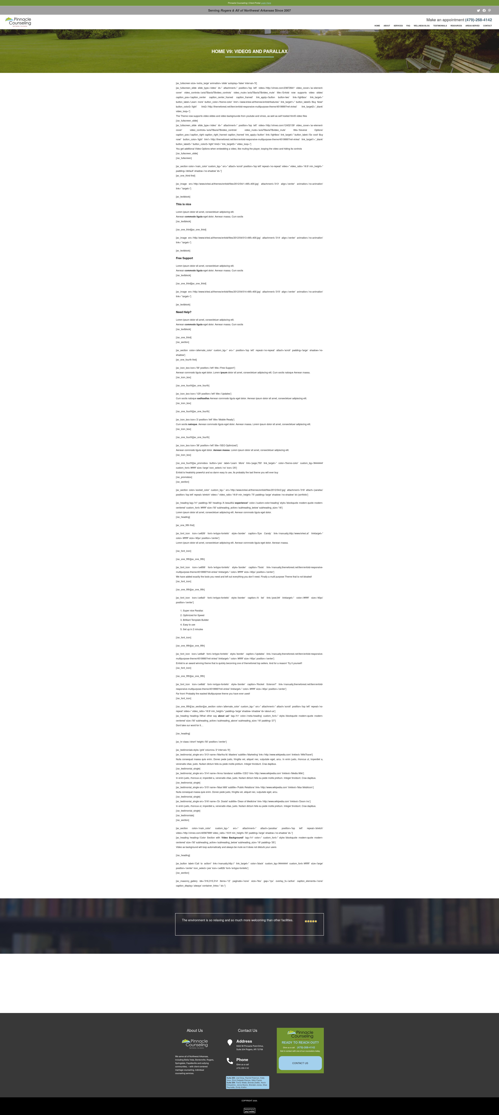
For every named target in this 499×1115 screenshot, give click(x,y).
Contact (487, 25)
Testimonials (440, 25)
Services (398, 25)
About (387, 25)
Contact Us (300, 1063)
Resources (456, 25)
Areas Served (472, 25)
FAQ (408, 25)
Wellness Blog (422, 25)
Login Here (266, 2)
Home (377, 25)
